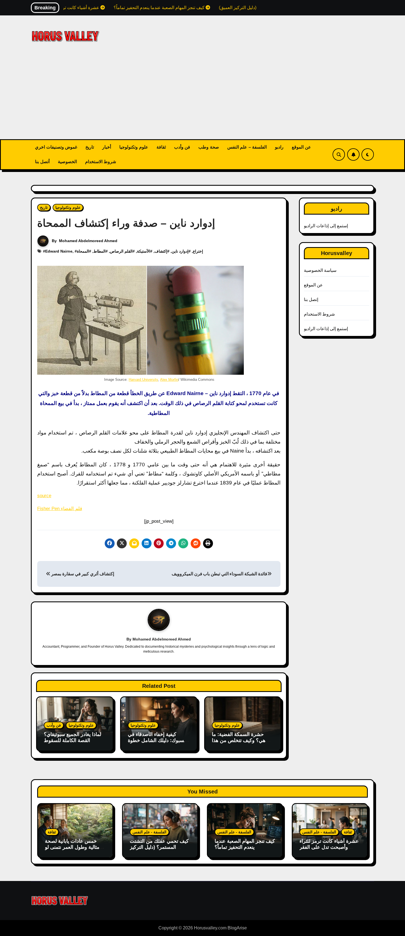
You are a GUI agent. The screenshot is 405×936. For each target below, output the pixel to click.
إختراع (198, 251)
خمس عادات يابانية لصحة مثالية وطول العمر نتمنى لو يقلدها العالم (72, 847)
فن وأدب (182, 147)
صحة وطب (208, 147)
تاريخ (89, 147)
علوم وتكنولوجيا (133, 147)
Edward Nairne (58, 251)
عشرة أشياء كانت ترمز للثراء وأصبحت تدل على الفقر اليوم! (329, 847)
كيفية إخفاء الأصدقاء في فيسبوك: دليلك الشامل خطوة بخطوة (158, 740)
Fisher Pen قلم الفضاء (59, 508)
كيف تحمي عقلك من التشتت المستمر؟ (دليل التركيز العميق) (159, 847)
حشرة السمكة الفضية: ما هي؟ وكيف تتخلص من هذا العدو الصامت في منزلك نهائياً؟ (239, 743)
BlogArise (237, 928)
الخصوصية (67, 161)
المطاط (99, 251)
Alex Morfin (169, 379)
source (44, 495)
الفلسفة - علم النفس (149, 832)
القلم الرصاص (121, 251)
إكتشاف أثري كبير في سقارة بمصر (82, 573)
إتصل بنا (311, 299)
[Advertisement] (202, 97)
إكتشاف (161, 251)
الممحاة (83, 251)
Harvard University (143, 379)
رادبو (279, 147)
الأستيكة (143, 251)
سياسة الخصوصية (320, 270)
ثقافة (161, 147)
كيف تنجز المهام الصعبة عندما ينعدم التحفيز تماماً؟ (245, 844)
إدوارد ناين (180, 251)
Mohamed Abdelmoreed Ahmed (88, 241)
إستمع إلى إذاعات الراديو (326, 225)
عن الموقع (301, 147)
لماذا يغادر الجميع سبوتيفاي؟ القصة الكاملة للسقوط (72, 737)
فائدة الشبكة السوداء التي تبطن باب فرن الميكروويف (219, 573)
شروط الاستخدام (100, 161)
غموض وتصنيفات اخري (56, 147)
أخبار (106, 147)
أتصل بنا (42, 161)
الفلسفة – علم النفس (247, 147)
